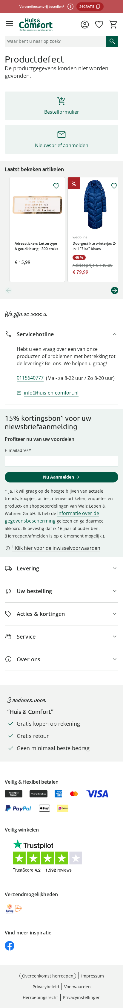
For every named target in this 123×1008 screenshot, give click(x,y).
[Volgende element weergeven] (114, 290)
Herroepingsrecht (40, 997)
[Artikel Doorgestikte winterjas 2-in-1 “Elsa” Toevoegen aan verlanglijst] (114, 186)
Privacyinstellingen (82, 997)
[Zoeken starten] (112, 41)
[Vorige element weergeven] (8, 290)
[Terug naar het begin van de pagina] (117, 966)
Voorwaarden (77, 986)
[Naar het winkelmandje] (113, 24)
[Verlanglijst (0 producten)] (99, 24)
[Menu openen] (9, 24)
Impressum (92, 976)
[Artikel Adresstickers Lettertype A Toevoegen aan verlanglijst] (56, 186)
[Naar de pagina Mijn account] (85, 24)
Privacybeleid (46, 986)
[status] (54, 41)
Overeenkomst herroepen (47, 976)
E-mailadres (17, 450)
